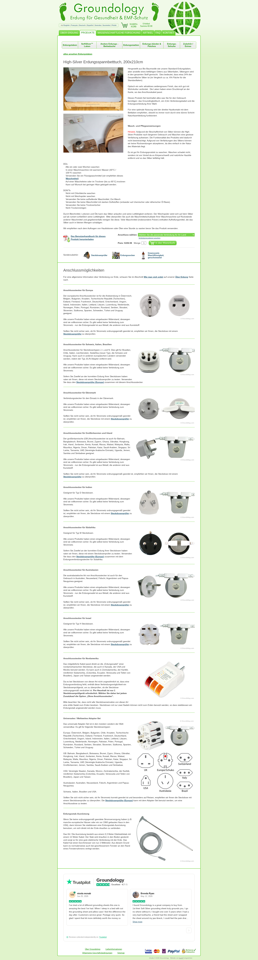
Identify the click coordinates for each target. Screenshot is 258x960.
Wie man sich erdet (153, 277)
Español (90, 25)
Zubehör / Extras (188, 45)
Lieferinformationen (114, 949)
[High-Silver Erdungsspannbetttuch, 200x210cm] (95, 89)
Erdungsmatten (131, 45)
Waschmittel (72, 178)
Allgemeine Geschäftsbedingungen (97, 953)
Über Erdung (181, 277)
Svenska (98, 25)
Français (74, 25)
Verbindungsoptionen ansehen (149, 238)
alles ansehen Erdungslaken (77, 54)
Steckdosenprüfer (72, 334)
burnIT (181, 958)
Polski (114, 25)
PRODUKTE (88, 32)
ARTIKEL (148, 33)
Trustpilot (103, 937)
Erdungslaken (70, 45)
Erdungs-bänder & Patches (151, 45)
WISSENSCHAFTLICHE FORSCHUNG (118, 33)
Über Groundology (92, 949)
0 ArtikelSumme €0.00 (146, 25)
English (67, 25)
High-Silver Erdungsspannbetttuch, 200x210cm (103, 62)
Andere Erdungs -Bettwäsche (109, 45)
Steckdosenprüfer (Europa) (90, 382)
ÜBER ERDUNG (69, 33)
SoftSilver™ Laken (87, 45)
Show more (137, 922)
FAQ (158, 33)
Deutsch (82, 25)
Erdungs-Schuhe (171, 45)
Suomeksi (106, 25)
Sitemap (121, 953)
